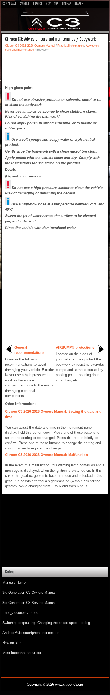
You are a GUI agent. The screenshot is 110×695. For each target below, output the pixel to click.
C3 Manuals (9, 3)
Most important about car (21, 653)
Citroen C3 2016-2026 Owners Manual (30, 45)
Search (78, 3)
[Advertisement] (55, 68)
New (48, 3)
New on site (11, 643)
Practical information (70, 45)
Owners (24, 3)
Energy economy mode (20, 613)
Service (37, 3)
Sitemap (66, 3)
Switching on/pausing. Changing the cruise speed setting (46, 623)
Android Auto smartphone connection (30, 633)
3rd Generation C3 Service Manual (29, 603)
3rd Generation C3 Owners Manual (29, 592)
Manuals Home (14, 583)
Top (56, 3)
